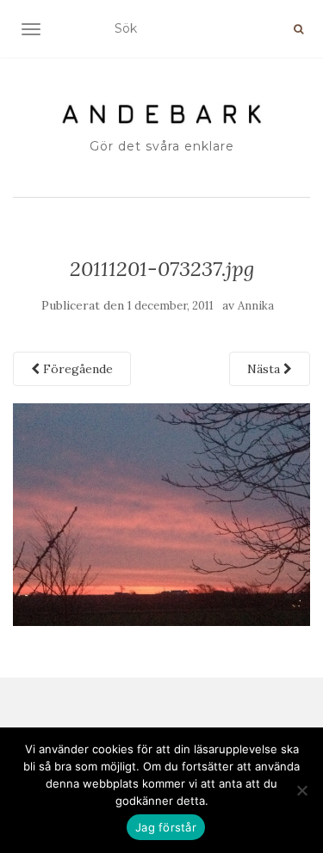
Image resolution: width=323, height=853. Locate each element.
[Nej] (301, 790)
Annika (256, 305)
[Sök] (298, 29)
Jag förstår (165, 827)
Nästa (265, 369)
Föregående (76, 369)
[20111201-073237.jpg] (161, 513)
